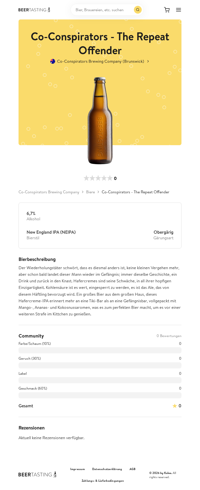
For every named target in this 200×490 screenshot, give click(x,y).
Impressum (77, 469)
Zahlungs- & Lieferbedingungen (103, 481)
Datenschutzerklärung (107, 469)
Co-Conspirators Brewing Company (49, 192)
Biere (90, 192)
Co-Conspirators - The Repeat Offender (135, 192)
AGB (133, 469)
